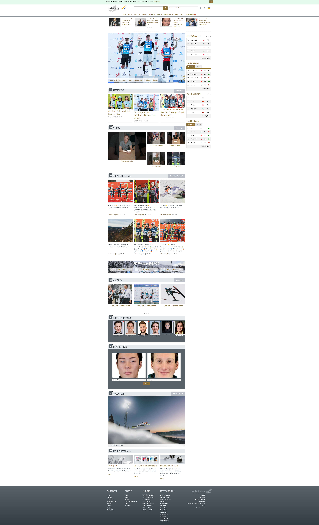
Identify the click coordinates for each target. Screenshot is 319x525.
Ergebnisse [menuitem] (136, 14)
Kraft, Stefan (163, 505)
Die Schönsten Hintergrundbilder (145, 465)
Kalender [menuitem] (144, 14)
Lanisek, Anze (163, 508)
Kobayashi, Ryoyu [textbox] (116, 380)
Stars (126, 508)
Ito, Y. (192, 97)
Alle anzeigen (179, 90)
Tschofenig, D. (194, 40)
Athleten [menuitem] (151, 14)
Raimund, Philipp (164, 514)
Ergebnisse (171, 269)
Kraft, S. (192, 47)
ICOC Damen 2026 (147, 501)
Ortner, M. (193, 51)
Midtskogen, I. (194, 108)
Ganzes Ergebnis (205, 58)
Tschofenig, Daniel (164, 518)
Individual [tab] (191, 67)
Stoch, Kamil (163, 516)
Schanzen (109, 505)
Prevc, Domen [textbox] (150, 380)
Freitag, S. (193, 101)
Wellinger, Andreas (164, 520)
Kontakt (203, 495)
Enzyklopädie (112, 465)
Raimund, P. (193, 44)
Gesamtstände (110, 499)
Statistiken (109, 503)
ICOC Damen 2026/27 (147, 510)
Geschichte (109, 508)
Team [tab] (199, 67)
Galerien (127, 497)
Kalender (121, 269)
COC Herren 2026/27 (147, 508)
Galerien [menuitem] (158, 14)
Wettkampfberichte (111, 501)
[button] (144, 314)
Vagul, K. (192, 85)
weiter (109, 474)
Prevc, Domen (163, 512)
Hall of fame (127, 505)
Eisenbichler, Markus (164, 497)
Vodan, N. (193, 142)
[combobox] (129, 380)
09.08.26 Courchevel (198, 36)
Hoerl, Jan (162, 501)
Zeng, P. (193, 105)
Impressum (202, 497)
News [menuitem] (124, 14)
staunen (136, 476)
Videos (126, 495)
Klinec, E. (193, 112)
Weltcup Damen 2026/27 (148, 505)
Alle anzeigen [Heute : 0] (176, 176)
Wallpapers (127, 499)
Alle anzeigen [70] (178, 394)
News (108, 495)
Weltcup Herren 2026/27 (148, 503)
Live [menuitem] (129, 14)
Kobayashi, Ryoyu (164, 503)
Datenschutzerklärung (200, 499)
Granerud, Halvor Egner (165, 499)
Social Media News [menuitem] (190, 14)
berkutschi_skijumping (114, 214)
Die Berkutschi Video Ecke (169, 465)
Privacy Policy (157, 1)
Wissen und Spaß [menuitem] (167, 14)
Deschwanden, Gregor (165, 495)
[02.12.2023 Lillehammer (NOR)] (146, 421)
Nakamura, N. (193, 70)
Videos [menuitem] (176, 14)
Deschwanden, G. (195, 54)
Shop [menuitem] (181, 14)
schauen (162, 478)
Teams (126, 503)
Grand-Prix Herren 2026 (148, 495)
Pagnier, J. (193, 135)
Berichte (146, 269)
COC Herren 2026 (146, 499)
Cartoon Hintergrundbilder (131, 501)
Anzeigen (146, 383)
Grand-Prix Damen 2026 (148, 497)
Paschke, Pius (163, 510)
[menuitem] (200, 8)
